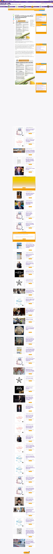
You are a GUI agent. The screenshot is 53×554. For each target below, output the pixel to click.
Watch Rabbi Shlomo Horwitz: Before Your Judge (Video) (29, 203)
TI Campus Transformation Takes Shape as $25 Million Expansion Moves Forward (30, 151)
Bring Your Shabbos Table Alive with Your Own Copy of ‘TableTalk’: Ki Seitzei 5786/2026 (30, 246)
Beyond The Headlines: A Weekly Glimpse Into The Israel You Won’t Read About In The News (30, 340)
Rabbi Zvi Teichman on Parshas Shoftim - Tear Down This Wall (29, 437)
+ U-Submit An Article (42, 10)
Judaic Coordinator (38, 48)
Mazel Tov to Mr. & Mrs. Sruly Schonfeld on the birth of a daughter (29, 427)
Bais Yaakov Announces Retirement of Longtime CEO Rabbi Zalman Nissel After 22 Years (30, 160)
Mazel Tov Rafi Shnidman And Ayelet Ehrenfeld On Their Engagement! (30, 489)
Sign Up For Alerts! (37, 10)
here (18, 57)
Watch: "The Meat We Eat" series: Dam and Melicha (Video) (30, 328)
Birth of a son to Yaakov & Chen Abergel (41, 16)
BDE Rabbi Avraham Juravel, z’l (29, 388)
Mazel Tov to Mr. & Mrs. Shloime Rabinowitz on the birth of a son (30, 467)
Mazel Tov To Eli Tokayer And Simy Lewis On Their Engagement (30, 224)
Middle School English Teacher (40, 49)
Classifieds (37, 63)
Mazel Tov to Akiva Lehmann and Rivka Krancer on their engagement (29, 214)
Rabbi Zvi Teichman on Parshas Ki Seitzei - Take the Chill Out (30, 263)
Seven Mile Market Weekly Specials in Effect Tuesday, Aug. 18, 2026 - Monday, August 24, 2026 (30, 350)
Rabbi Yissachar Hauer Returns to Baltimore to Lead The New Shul (30, 499)
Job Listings (38, 44)
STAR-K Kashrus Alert (29, 280)
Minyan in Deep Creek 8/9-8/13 (40, 65)
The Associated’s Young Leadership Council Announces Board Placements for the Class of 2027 (30, 511)
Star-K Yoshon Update (29, 378)
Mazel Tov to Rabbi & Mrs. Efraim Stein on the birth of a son (30, 457)
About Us (14, 0)
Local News (11, 9)
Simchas (37, 14)
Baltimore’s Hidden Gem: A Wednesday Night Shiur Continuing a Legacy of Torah (30, 311)
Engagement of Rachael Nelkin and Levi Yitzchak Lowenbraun (41, 20)
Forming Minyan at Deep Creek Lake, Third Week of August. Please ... (40, 90)
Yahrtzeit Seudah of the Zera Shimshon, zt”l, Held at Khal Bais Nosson (30, 291)
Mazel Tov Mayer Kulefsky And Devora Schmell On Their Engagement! (30, 478)
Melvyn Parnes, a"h (38, 26)
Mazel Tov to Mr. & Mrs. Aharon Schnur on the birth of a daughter (29, 416)
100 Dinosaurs (38, 68)
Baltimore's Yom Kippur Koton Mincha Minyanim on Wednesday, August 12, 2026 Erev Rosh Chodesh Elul (30, 532)
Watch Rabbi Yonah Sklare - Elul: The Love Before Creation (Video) (30, 194)
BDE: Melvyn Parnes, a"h (30, 271)
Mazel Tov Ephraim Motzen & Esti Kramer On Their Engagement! (30, 359)
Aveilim (45, 24)
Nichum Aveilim (38, 24)
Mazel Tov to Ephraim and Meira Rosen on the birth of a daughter (30, 140)
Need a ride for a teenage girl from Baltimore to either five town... (40, 85)
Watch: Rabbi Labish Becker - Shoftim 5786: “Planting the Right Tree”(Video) (29, 398)
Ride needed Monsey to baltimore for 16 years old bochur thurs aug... (41, 88)
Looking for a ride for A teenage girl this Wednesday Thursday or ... (41, 87)
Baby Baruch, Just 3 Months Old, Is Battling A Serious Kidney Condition (30, 370)
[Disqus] (24, 98)
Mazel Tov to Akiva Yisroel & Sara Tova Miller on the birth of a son (30, 300)
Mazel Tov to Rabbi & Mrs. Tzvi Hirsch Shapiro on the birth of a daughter (30, 446)
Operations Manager (38, 47)
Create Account (10, 0)
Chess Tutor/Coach (38, 66)
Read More (30, 133)
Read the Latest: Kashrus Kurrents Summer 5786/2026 (30, 255)
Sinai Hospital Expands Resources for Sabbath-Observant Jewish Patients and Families (30, 542)
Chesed (37, 83)
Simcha (45, 14)
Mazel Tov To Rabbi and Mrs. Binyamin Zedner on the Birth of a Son (30, 520)
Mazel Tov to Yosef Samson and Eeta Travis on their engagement (30, 129)
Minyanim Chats (38, 67)
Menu (50, 0)
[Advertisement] (26, 87)
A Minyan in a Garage (29, 319)
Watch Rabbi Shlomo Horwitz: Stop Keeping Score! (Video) (29, 407)
